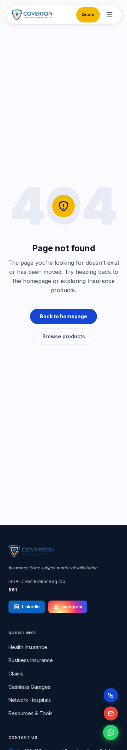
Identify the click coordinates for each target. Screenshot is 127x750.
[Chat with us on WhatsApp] (111, 732)
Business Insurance (30, 660)
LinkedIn (31, 606)
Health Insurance (27, 647)
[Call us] (111, 695)
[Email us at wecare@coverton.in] (111, 713)
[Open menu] (109, 15)
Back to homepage (63, 316)
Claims (15, 674)
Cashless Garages (29, 687)
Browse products (63, 336)
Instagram (71, 606)
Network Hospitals (29, 700)
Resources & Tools (30, 713)
